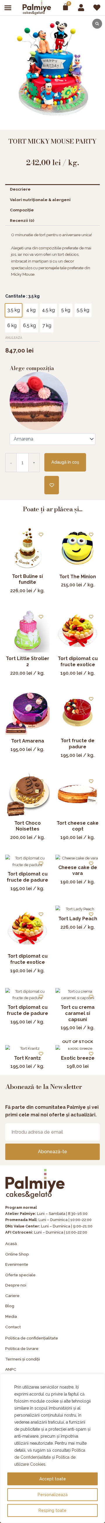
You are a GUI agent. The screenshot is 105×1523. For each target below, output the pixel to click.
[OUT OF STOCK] (77, 1048)
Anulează (13, 337)
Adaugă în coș (65, 462)
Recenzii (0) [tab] (22, 220)
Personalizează (53, 1494)
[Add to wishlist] (51, 485)
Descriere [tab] (20, 189)
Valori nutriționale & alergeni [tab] (40, 199)
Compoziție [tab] (22, 210)
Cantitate (22, 296)
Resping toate (52, 1510)
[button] (8, 7)
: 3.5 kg (32, 296)
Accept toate (52, 1479)
